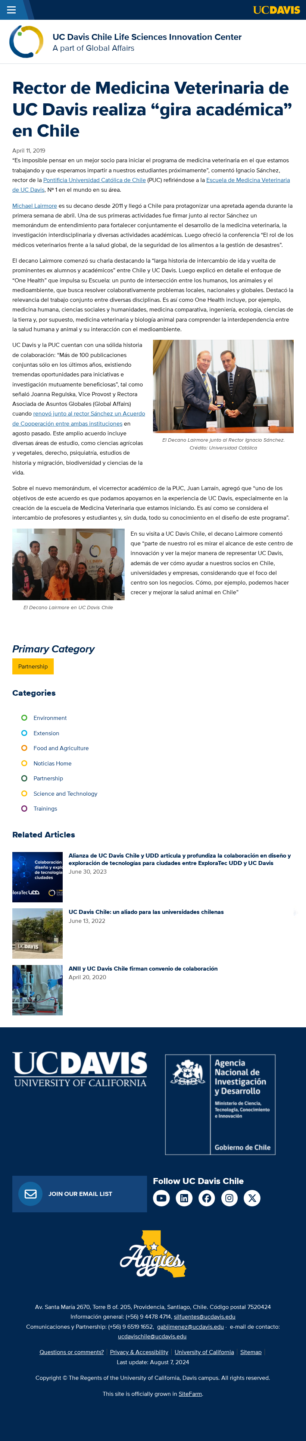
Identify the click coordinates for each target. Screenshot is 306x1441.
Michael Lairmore (34, 205)
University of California (204, 1351)
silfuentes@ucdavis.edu (204, 1316)
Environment (50, 717)
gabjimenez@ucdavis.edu (190, 1326)
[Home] (26, 41)
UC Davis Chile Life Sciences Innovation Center (147, 36)
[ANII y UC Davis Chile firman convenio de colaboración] (37, 989)
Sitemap (251, 1351)
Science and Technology (65, 793)
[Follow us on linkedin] (184, 1198)
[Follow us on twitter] (252, 1198)
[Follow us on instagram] (229, 1198)
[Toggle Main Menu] (11, 10)
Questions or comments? (72, 1351)
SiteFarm (190, 1393)
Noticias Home (53, 763)
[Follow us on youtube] (161, 1198)
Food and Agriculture (61, 747)
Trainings (45, 808)
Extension (46, 733)
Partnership (33, 666)
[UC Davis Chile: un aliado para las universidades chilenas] (37, 932)
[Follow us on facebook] (207, 1198)
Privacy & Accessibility (139, 1351)
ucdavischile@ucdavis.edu (152, 1336)
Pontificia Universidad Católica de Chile (94, 179)
